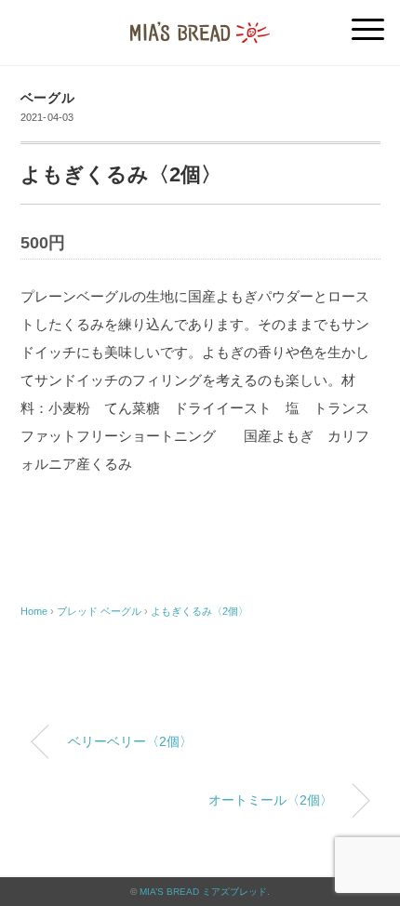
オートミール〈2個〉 (270, 800)
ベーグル (47, 98)
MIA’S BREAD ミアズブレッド (203, 891)
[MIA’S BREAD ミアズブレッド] (200, 23)
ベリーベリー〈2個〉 (130, 741)
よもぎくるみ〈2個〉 (199, 611)
